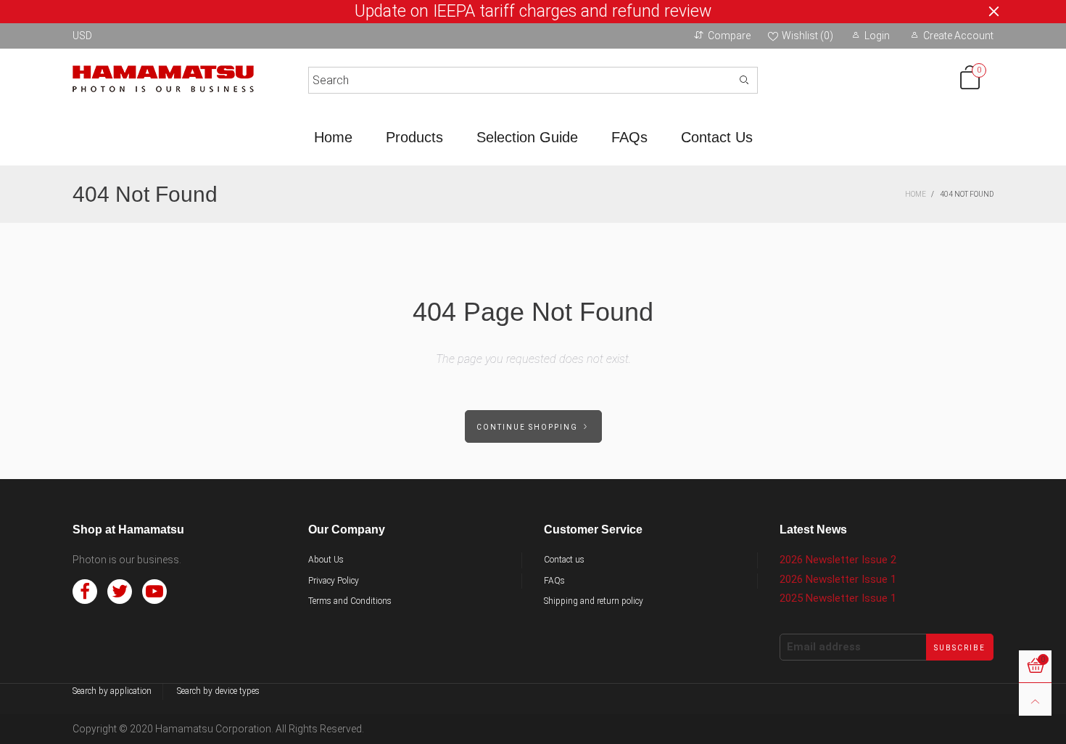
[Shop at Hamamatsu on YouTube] (154, 591)
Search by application (112, 691)
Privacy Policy (333, 581)
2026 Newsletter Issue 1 (838, 579)
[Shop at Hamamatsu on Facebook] (85, 591)
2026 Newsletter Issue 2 (838, 559)
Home (333, 137)
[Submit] (745, 80)
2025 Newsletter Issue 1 (838, 598)
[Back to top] (1035, 699)
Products (414, 137)
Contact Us (717, 137)
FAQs (629, 137)
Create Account (958, 35)
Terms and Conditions (350, 601)
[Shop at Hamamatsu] (163, 77)
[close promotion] (993, 11)
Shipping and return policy (593, 601)
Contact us (564, 560)
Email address (824, 646)
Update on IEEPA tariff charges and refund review (533, 12)
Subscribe (960, 648)
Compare (729, 35)
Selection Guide (527, 137)
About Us (326, 560)
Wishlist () (807, 35)
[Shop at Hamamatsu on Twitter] (119, 591)
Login (877, 35)
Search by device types (218, 691)
